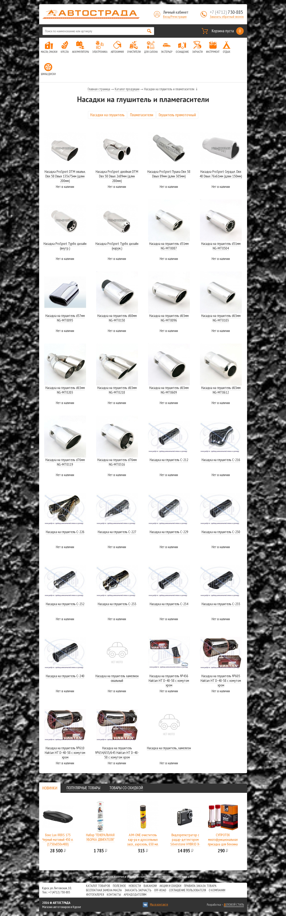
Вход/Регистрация (175, 16)
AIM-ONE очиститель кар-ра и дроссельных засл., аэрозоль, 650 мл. (142, 839)
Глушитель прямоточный (177, 115)
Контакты (114, 894)
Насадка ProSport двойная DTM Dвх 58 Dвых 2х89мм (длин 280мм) (117, 176)
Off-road (160, 890)
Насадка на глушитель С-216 (221, 459)
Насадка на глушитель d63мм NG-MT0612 (221, 390)
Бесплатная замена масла (104, 890)
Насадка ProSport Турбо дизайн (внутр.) (65, 246)
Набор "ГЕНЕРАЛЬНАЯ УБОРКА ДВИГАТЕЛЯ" (100, 837)
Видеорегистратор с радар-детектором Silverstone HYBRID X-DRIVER (185, 841)
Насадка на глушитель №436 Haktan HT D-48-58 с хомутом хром (169, 680)
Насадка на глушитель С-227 (117, 531)
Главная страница (99, 89)
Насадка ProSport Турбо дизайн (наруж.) (116, 246)
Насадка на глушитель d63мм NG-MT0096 (169, 318)
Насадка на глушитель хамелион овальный (117, 678)
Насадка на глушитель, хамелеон (169, 747)
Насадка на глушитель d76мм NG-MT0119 (65, 462)
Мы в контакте (159, 904)
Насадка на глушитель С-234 (169, 603)
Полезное (119, 886)
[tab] (50, 787)
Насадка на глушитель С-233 (117, 603)
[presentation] (49, 788)
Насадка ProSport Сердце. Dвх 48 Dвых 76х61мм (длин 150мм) (221, 173)
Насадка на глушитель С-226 (65, 531)
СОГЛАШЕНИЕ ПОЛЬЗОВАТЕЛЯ (187, 890)
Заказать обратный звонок (227, 16)
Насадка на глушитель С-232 (65, 603)
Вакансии (150, 886)
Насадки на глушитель (107, 115)
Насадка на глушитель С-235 (221, 603)
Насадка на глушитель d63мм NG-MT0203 (65, 390)
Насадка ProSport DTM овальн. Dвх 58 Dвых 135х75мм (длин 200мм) (65, 176)
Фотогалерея (95, 894)
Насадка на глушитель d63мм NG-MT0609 (169, 390)
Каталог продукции (127, 89)
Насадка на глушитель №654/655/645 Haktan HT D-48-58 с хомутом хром (117, 752)
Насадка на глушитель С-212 (169, 459)
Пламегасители (141, 115)
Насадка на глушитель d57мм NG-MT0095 (65, 318)
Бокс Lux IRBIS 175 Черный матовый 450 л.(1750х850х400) (57, 839)
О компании (217, 890)
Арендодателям (135, 894)
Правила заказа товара (200, 886)
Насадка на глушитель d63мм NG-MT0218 (117, 390)
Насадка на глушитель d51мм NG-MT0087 (169, 246)
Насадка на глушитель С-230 (221, 531)
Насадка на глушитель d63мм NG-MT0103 (221, 318)
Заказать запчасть (138, 890)
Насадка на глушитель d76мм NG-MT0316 (117, 462)
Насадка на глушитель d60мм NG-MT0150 (117, 318)
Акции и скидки (170, 886)
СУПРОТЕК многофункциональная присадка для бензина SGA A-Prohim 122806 (223, 841)
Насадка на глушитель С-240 (65, 675)
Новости (135, 886)
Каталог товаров (98, 886)
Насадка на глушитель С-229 (169, 531)
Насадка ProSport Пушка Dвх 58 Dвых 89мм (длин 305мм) (168, 173)
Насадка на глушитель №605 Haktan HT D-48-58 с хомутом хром (221, 680)
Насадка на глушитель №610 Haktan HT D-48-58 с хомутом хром (65, 752)
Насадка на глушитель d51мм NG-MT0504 (221, 246)
